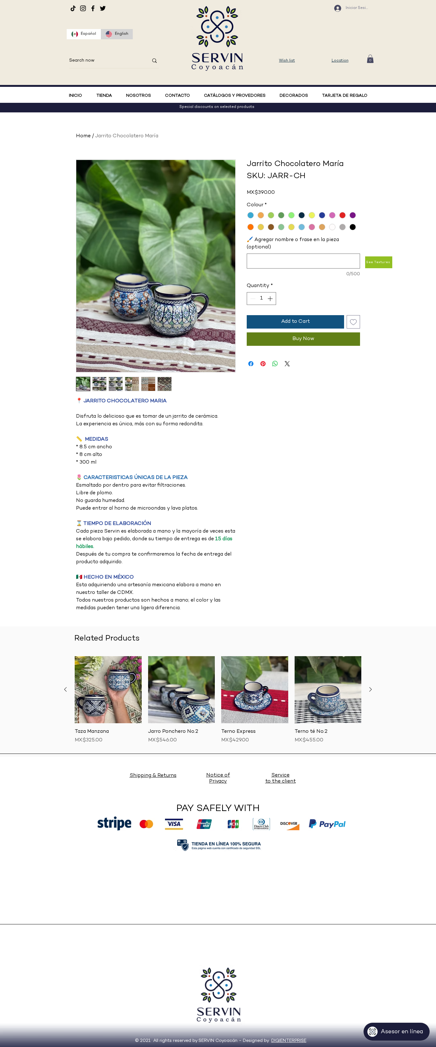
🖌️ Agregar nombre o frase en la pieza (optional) (293, 243)
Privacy (218, 781)
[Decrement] (252, 298)
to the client (280, 781)
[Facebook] (93, 8)
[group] (218, 704)
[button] (370, 59)
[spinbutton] (261, 298)
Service (280, 775)
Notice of (218, 775)
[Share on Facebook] (251, 364)
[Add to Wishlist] (353, 322)
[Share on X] (287, 364)
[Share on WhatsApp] (275, 364)
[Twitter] (103, 8)
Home (83, 136)
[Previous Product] (65, 689)
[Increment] (270, 298)
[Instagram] (83, 8)
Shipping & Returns (153, 775)
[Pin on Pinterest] (263, 364)
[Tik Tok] (73, 8)
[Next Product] (370, 689)
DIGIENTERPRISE (288, 1040)
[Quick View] (108, 689)
